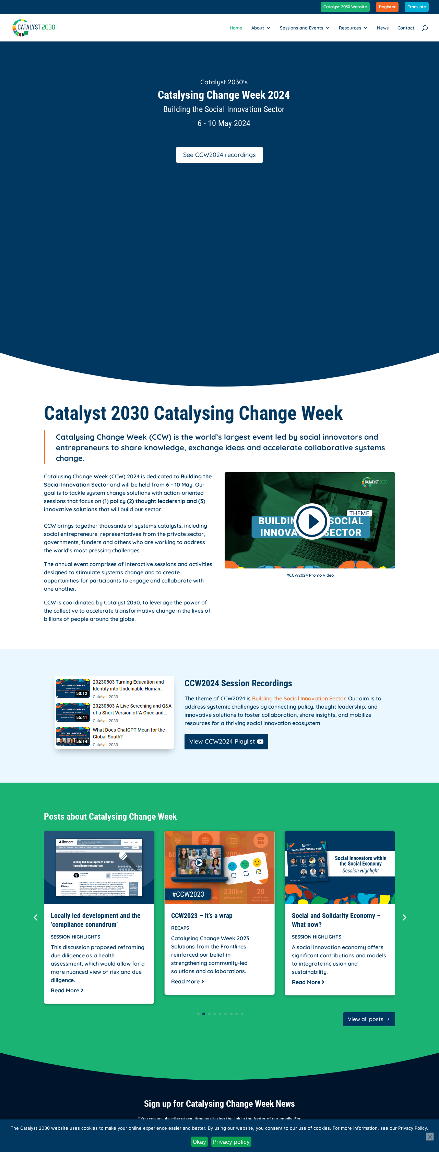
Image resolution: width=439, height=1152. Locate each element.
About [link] (257, 27)
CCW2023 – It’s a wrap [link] (202, 915)
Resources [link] (350, 27)
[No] (430, 1136)
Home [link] (236, 27)
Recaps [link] (180, 928)
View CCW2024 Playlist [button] (222, 741)
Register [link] (387, 7)
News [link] (383, 27)
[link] (34, 27)
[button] (403, 917)
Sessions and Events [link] (301, 27)
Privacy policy (231, 1141)
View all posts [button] (365, 1019)
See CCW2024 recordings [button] (219, 155)
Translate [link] (417, 7)
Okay (199, 1141)
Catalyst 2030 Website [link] (345, 7)
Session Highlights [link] (75, 937)
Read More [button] (65, 990)
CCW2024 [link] (234, 698)
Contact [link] (406, 27)
